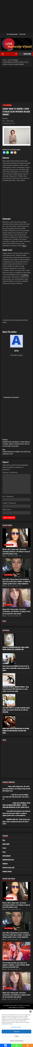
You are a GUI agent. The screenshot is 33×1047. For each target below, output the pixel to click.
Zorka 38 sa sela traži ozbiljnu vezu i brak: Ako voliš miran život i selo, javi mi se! (16, 797)
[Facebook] (4, 152)
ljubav (24, 246)
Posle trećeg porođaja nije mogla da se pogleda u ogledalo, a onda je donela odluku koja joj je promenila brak (16, 965)
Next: (16, 452)
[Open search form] (16, 54)
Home (4, 852)
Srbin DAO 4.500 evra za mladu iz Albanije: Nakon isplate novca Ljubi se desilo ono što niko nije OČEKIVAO (16, 710)
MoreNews (12, 1007)
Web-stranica (7, 509)
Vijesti (6, 958)
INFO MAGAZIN (6, 856)
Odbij (16, 1036)
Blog (4, 840)
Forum (4, 848)
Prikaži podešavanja (16, 1041)
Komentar (10, 472)
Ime (8, 496)
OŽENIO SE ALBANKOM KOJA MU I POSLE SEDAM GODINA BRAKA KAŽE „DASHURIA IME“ (16, 648)
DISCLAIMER (6, 844)
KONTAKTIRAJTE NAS (8, 860)
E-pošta (9, 503)
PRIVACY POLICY (7, 871)
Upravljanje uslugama (16, 1027)
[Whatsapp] (7, 152)
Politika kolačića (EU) (8, 868)
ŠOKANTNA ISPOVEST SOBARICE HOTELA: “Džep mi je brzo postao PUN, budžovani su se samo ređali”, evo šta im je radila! (16, 689)
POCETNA (5, 864)
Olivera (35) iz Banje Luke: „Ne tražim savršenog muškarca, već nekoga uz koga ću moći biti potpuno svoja (16, 551)
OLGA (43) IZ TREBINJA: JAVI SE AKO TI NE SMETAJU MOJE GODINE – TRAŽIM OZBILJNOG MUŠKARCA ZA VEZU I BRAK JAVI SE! (16, 805)
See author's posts (17, 355)
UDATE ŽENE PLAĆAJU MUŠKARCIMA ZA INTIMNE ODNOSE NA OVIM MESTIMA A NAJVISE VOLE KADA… (16, 730)
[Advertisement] (16, 16)
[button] (30, 1011)
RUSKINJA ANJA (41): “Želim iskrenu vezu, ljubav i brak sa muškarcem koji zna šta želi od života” (16, 821)
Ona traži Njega (7, 105)
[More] (15, 152)
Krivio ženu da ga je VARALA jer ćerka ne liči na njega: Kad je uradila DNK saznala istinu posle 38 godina (16, 668)
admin (6, 118)
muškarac (25, 275)
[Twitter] (11, 152)
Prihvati (16, 1031)
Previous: (16, 443)
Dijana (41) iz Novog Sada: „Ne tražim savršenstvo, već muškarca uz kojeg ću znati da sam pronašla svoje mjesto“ (16, 611)
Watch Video (27, 54)
